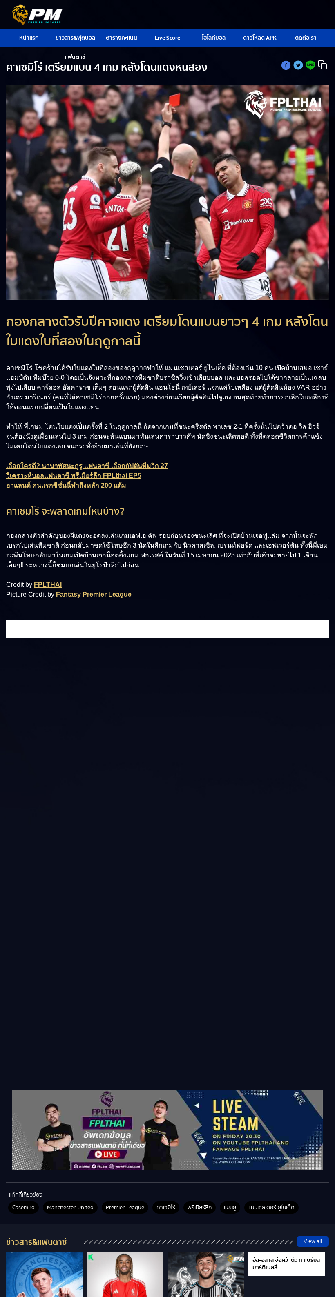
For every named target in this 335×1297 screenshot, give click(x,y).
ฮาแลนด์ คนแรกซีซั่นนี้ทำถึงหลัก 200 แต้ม (66, 485)
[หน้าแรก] (167, 1130)
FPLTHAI (48, 584)
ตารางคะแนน (121, 37)
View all (313, 1241)
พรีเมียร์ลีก (200, 1207)
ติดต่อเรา (306, 37)
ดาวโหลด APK (260, 37)
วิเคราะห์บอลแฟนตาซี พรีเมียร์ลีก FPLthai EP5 (73, 475)
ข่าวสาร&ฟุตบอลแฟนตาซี (75, 40)
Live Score (167, 37)
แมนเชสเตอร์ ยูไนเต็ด (271, 1207)
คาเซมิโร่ (165, 1207)
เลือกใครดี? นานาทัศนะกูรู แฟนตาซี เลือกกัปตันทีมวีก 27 (87, 465)
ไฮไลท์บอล (214, 37)
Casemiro (23, 1207)
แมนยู (230, 1207)
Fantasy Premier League (94, 594)
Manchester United (70, 1207)
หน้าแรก (29, 37)
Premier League (125, 1207)
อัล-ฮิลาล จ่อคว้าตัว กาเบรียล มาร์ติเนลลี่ (286, 1264)
